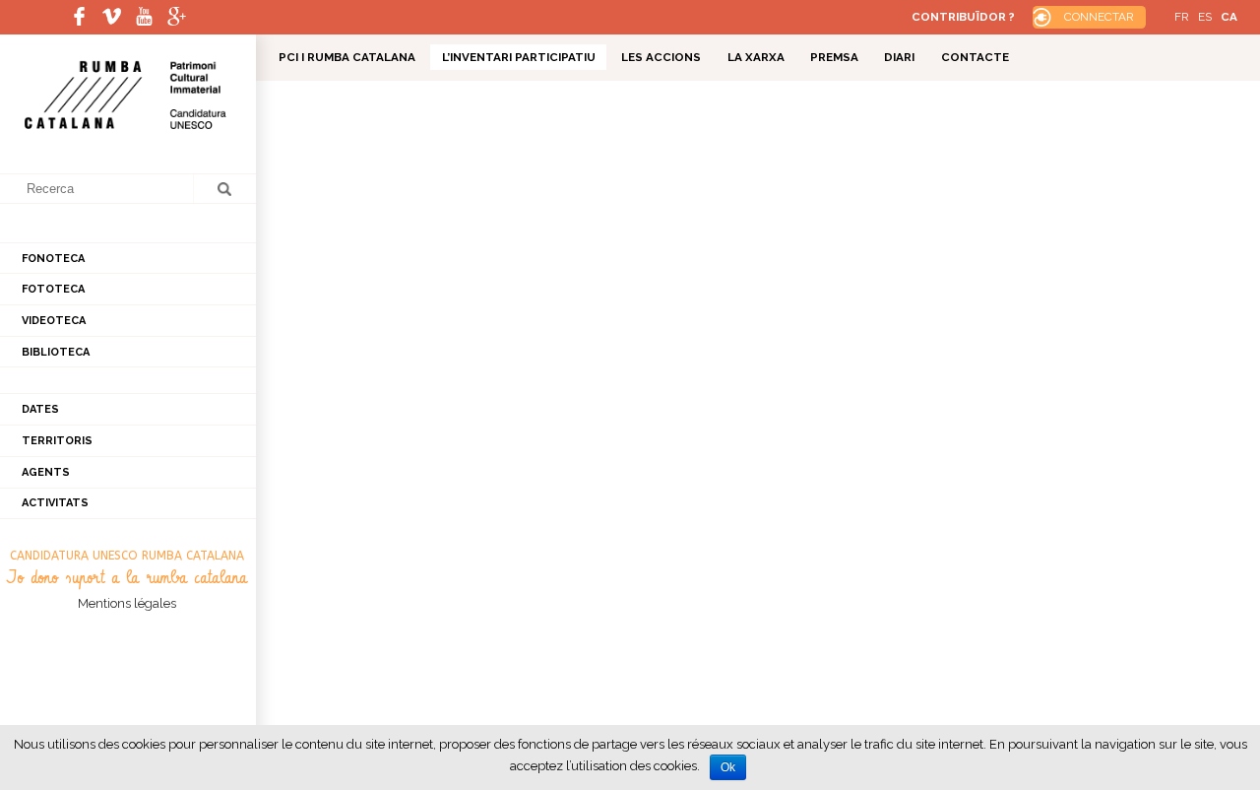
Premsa (834, 57)
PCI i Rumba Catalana (347, 57)
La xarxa (756, 57)
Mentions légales (127, 603)
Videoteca (54, 320)
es (1205, 17)
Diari (899, 57)
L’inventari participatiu (519, 57)
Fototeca (53, 289)
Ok (728, 767)
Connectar (1099, 17)
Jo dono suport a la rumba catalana (127, 578)
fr (1181, 17)
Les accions (661, 57)
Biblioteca (56, 352)
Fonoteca (53, 258)
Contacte (975, 57)
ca (1229, 17)
